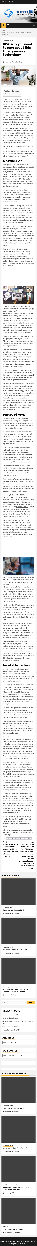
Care (8, 838)
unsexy (30, 838)
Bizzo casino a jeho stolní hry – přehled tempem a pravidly (15, 991)
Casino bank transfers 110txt (11, 1030)
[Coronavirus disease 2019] (18, 891)
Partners (5, 1226)
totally (24, 838)
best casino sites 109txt (10, 1027)
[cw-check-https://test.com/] (18, 931)
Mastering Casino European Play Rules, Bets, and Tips (16, 1189)
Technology (18, 838)
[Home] (4, 25)
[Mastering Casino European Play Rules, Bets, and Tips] (18, 1169)
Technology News (8, 40)
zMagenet (16, 913)
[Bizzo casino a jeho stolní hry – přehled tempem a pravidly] (18, 971)
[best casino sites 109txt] (18, 1211)
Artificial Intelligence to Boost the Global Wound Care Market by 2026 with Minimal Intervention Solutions (10, 849)
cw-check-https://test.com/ (15, 950)
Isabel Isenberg (17, 62)
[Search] (34, 25)
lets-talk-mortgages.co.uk (10, 1185)
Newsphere (13, 1244)
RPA (12, 838)
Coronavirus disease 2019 (13, 910)
